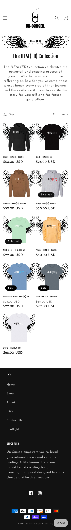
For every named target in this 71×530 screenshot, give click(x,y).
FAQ (10, 411)
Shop (10, 393)
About (11, 402)
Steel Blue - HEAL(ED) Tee (46, 296)
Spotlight (13, 429)
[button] (5, 18)
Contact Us (14, 420)
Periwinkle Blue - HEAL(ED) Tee (16, 296)
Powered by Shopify (44, 524)
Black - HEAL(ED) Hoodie (13, 157)
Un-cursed (30, 524)
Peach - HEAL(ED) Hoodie (46, 250)
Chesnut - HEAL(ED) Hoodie (14, 203)
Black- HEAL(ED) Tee (44, 157)
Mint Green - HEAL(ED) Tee (14, 250)
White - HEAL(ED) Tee (12, 348)
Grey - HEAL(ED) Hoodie (45, 203)
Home (11, 384)
